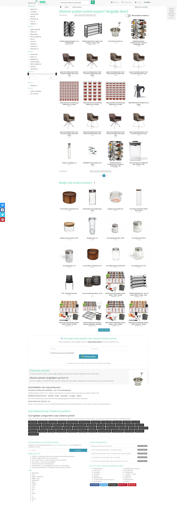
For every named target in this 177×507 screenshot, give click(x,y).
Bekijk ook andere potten (76, 183)
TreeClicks (35, 456)
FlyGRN (34, 458)
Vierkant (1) (33, 85)
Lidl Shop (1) (34, 69)
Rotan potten (101, 425)
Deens (34, 499)
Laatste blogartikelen (98, 442)
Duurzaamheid (128, 470)
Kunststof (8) (34, 14)
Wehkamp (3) (34, 59)
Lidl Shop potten (33, 434)
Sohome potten (67, 428)
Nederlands (35, 473)
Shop (31, 51)
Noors (33, 482)
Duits (33, 489)
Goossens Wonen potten (80, 428)
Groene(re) (42, 2)
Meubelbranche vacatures (132, 468)
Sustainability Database (39, 467)
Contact (126, 481)
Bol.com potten (129, 431)
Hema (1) (33, 41)
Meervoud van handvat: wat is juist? (119, 446)
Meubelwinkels (98, 478)
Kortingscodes (128, 472)
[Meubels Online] (60, 7)
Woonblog (97, 472)
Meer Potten (105, 330)
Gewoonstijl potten (84, 422)
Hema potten (139, 425)
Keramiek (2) (34, 19)
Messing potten (96, 422)
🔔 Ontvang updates (88, 357)
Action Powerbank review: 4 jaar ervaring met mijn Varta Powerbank (119, 453)
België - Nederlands (37, 476)
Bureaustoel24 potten (104, 431)
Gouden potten (43, 422)
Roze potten (51, 431)
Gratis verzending (35, 91)
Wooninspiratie (128, 479)
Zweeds (34, 484)
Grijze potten (52, 422)
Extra (31, 88)
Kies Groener (35, 462)
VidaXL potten (32, 422)
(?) (148, 15)
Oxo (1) (32, 39)
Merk (31, 26)
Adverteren (127, 478)
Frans (33, 475)
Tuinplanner (127, 476)
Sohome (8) (33, 54)
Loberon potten (61, 431)
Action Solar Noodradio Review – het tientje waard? (119, 450)
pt (32, 491)
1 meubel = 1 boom (130, 474)
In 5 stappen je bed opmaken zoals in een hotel (119, 457)
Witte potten (126, 422)
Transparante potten (79, 425)
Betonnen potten (47, 425)
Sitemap (96, 476)
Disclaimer (97, 474)
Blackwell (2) (34, 34)
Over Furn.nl (97, 470)
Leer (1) (32, 21)
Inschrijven (78, 450)
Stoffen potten (139, 431)
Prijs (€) (31, 72)
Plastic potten (42, 431)
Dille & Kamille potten (34, 425)
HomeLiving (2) (34, 61)
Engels (34, 493)
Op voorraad (34, 94)
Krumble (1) (33, 46)
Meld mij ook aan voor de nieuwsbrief (62, 353)
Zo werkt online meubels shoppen (104, 479)
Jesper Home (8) (35, 29)
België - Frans (36, 478)
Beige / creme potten (112, 428)
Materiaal (32, 6)
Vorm (31, 83)
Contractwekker (36, 465)
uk (32, 497)
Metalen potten (58, 425)
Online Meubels (98, 468)
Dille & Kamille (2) (35, 37)
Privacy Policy (97, 481)
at (32, 500)
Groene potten (117, 422)
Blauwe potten (110, 425)
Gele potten (92, 428)
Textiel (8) (33, 12)
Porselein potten (106, 422)
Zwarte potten (91, 425)
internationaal (49, 464)
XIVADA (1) (33, 44)
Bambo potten (143, 428)
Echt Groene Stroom (38, 460)
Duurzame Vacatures (38, 464)
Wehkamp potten (72, 431)
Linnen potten (62, 422)
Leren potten (135, 422)
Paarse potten (33, 431)
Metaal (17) (33, 9)
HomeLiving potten (46, 428)
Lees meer (172, 17)
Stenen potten (133, 428)
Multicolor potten (33, 428)
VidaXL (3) (33, 32)
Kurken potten (130, 425)
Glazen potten (123, 428)
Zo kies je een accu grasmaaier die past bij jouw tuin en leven (119, 461)
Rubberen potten (72, 422)
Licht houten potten (118, 431)
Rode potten (101, 428)
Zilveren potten (57, 428)
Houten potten (68, 425)
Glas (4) (32, 16)
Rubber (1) (33, 24)
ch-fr (33, 488)
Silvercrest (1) (34, 49)
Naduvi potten (83, 431)
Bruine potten (120, 425)
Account (138, 2)
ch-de (33, 486)
